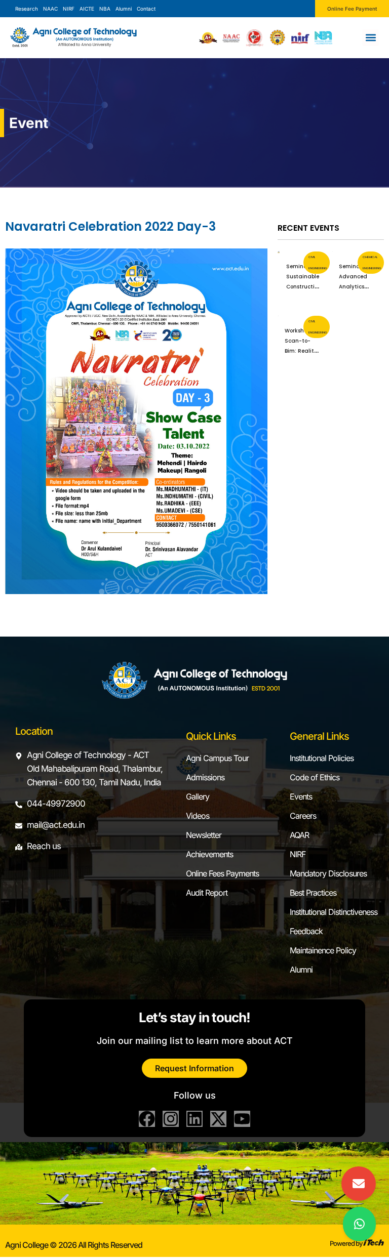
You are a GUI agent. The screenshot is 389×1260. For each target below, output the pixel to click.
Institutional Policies (322, 758)
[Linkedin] (194, 1119)
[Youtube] (242, 1119)
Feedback (306, 931)
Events (301, 796)
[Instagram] (171, 1119)
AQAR (299, 835)
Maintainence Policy (323, 950)
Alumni (301, 969)
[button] (370, 37)
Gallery (197, 796)
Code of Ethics (314, 777)
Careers (303, 816)
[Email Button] (358, 1183)
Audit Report (206, 893)
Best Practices (313, 893)
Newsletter (203, 835)
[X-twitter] (218, 1119)
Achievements (209, 854)
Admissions (205, 777)
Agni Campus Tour (217, 758)
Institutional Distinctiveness (333, 912)
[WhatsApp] (359, 1224)
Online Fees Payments (222, 873)
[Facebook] (147, 1119)
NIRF (297, 854)
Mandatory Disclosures (328, 873)
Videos (197, 816)
